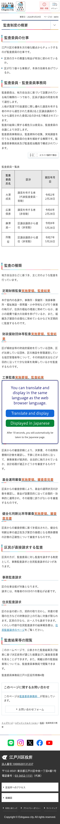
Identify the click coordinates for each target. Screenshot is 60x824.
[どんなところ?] (19, 7)
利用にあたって (11, 808)
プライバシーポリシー (32, 808)
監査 (42, 723)
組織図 (8, 798)
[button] (54, 6)
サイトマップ (51, 808)
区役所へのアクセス (15, 787)
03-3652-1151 (24, 775)
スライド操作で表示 (48, 155)
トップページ (7, 723)
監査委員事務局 (29, 696)
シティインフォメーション (26, 723)
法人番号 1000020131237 (17, 764)
